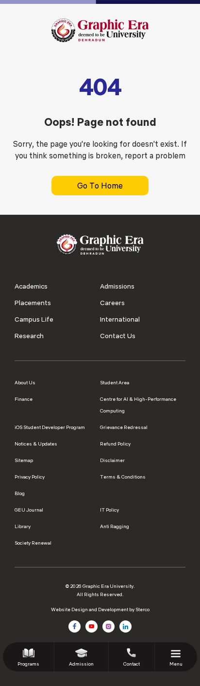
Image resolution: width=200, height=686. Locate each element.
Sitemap (24, 460)
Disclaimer (112, 460)
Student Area (114, 382)
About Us (25, 382)
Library (23, 526)
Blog (20, 493)
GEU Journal (29, 510)
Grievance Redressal (124, 427)
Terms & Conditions (123, 477)
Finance (24, 399)
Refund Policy (115, 444)
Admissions (117, 286)
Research (29, 335)
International (120, 319)
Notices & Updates (36, 444)
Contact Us (117, 335)
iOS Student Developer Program (50, 427)
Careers (112, 302)
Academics (31, 286)
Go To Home (100, 185)
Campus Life (34, 319)
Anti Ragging (114, 526)
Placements (33, 302)
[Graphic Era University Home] (100, 29)
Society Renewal (33, 543)
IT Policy (109, 510)
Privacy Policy (30, 477)
